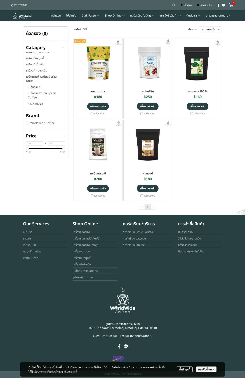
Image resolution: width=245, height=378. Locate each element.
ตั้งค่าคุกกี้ (184, 369)
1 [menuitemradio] (147, 206)
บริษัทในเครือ (30, 258)
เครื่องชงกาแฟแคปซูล (85, 245)
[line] (224, 5)
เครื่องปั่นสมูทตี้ (82, 258)
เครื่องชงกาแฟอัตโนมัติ (86, 238)
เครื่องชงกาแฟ (81, 232)
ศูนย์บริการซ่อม (32, 251)
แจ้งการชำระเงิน (187, 245)
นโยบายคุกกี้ (70, 371)
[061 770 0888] (12, 5)
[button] (173, 5)
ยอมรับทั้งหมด (206, 369)
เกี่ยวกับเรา (29, 245)
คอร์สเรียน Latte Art (135, 238)
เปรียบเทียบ (99, 113)
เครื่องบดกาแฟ (81, 251)
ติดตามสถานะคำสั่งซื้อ (190, 251)
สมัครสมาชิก (206, 5)
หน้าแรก (27, 232)
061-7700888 (20, 5)
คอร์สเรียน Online (134, 245)
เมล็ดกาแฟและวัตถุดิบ (85, 271)
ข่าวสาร (27, 238)
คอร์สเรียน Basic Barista (138, 232)
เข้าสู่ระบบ (188, 5)
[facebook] (218, 5)
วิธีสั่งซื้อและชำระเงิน (189, 238)
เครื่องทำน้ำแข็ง (82, 264)
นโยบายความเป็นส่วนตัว (46, 371)
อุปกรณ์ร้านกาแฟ (83, 277)
